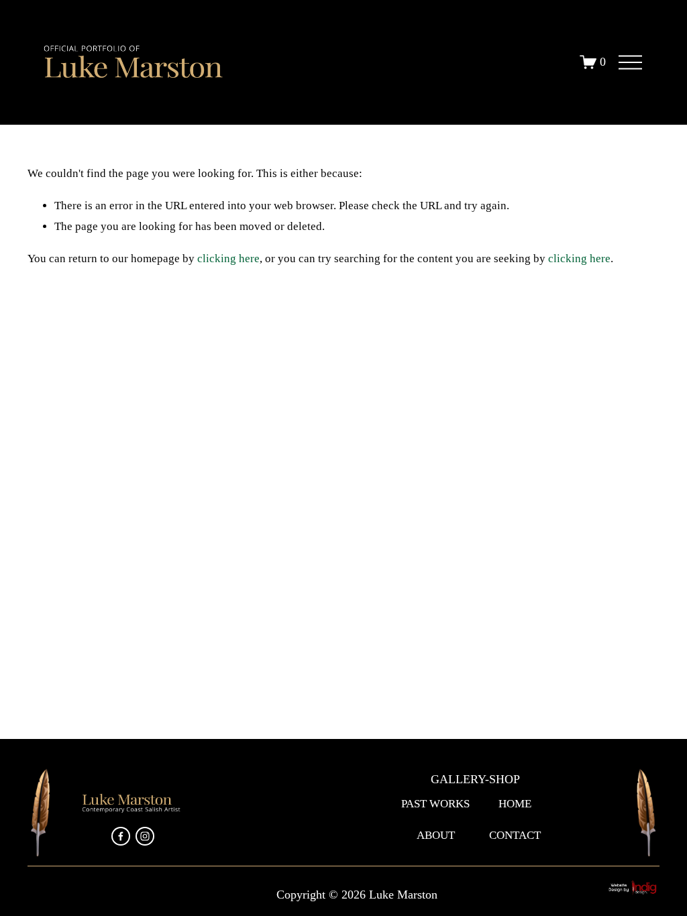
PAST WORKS (435, 803)
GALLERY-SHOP (475, 779)
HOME (514, 803)
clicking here (228, 258)
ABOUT (436, 835)
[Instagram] (145, 836)
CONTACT (515, 835)
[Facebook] (120, 836)
